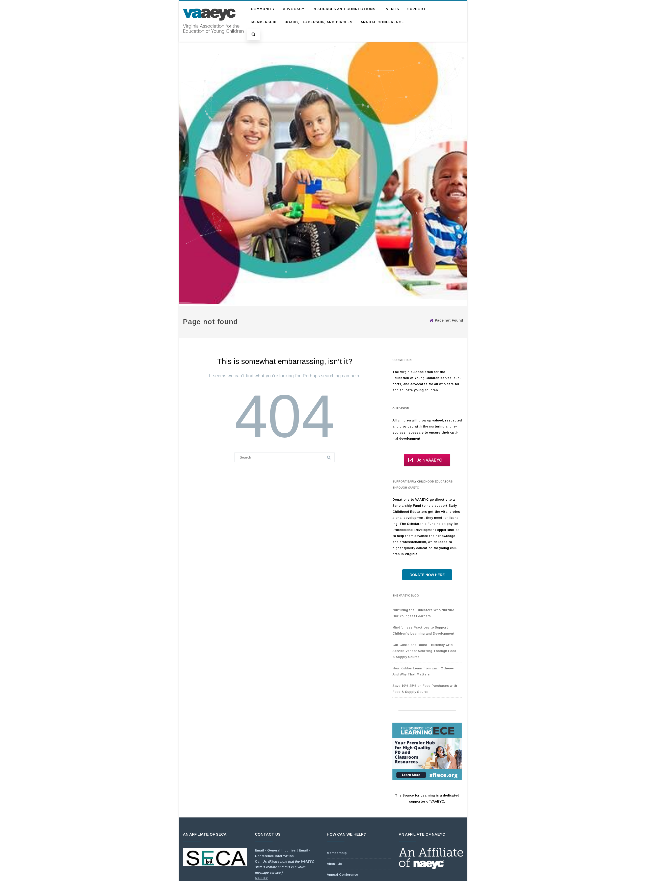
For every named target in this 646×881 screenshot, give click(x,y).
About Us (334, 864)
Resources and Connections (343, 9)
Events (391, 9)
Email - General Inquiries (275, 850)
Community (263, 9)
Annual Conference (382, 22)
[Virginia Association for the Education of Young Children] (213, 38)
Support (416, 9)
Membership (264, 22)
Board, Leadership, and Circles (319, 22)
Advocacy (293, 9)
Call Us (284, 867)
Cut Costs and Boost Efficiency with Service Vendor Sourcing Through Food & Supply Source (424, 651)
